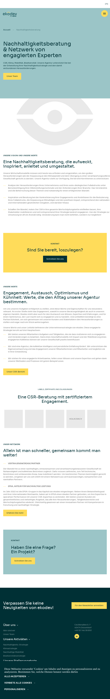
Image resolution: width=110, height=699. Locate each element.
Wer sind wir (9, 630)
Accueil (6, 30)
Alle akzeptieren (15, 676)
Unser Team (8, 634)
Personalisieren (14, 689)
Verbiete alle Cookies (18, 683)
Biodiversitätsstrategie (14, 656)
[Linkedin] (76, 636)
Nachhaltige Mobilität (13, 652)
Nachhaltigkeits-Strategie (15, 644)
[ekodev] (10, 14)
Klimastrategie (10, 648)
